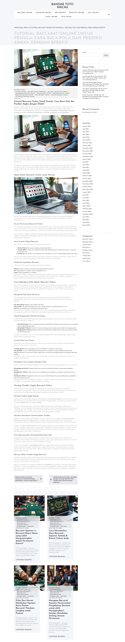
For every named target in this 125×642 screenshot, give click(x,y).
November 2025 (88, 151)
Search (84, 52)
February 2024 (87, 208)
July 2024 (86, 195)
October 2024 (87, 186)
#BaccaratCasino (22, 520)
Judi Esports (60, 12)
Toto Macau (66, 16)
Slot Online (93, 12)
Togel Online (51, 16)
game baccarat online (44, 93)
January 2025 (87, 178)
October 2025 (87, 153)
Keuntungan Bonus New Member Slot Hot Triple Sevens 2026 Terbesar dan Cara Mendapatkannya (95, 78)
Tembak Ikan (87, 255)
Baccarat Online (25, 12)
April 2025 (86, 170)
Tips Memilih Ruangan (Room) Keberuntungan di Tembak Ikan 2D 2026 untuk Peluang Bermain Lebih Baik (95, 84)
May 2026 (86, 134)
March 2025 (86, 173)
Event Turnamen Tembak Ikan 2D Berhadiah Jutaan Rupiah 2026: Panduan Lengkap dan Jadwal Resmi (96, 96)
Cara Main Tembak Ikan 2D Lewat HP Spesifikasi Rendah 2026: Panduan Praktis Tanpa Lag (95, 90)
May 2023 (86, 219)
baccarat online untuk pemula (58, 91)
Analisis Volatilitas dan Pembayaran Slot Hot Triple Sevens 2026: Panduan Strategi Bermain (96, 71)
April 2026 (86, 137)
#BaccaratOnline (22, 524)
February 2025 (87, 175)
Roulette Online (76, 12)
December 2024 (88, 181)
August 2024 (87, 192)
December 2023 (88, 214)
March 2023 (86, 225)
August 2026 (87, 126)
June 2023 (86, 217)
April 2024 (86, 203)
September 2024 (88, 189)
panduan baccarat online (61, 93)
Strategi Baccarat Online (59, 94)
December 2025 (88, 148)
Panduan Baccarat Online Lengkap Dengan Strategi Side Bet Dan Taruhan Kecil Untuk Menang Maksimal (65, 479)
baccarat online (20, 91)
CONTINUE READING (24, 560)
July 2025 (86, 162)
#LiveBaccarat (21, 526)
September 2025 (88, 156)
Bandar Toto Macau (62, 6)
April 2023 (86, 222)
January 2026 (87, 145)
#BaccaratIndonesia (23, 521)
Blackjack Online (43, 12)
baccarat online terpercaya (37, 91)
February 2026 (87, 143)
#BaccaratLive (21, 523)
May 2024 (86, 200)
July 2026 (86, 129)
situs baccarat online (42, 94)
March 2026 (86, 140)
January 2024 (87, 211)
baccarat (31, 526)
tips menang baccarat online (24, 96)
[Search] (109, 14)
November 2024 (88, 184)
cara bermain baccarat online (25, 93)
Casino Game (87, 244)
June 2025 (86, 164)
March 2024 (86, 206)
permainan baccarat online (24, 94)
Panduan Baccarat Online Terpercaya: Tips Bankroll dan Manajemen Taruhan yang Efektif (26, 478)
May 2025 (86, 167)
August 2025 (87, 159)
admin (27, 528)
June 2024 (86, 197)
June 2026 (86, 131)
